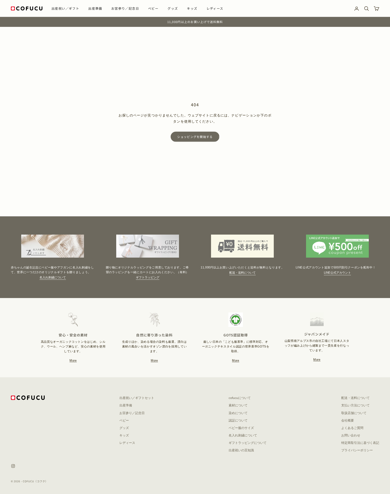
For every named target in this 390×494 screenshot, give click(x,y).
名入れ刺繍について (52, 277)
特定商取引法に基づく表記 (360, 443)
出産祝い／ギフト (65, 8)
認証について (238, 420)
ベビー (153, 8)
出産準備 (95, 8)
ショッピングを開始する (195, 137)
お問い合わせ (350, 435)
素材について (238, 405)
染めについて (238, 413)
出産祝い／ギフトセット (136, 398)
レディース (215, 8)
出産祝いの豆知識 (241, 450)
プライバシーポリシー (357, 450)
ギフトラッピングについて (248, 443)
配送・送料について (242, 272)
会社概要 (347, 420)
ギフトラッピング (147, 277)
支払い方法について (355, 405)
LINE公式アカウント (337, 272)
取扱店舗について (354, 413)
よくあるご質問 (352, 428)
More (73, 360)
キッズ (192, 8)
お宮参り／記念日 (125, 8)
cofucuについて (240, 398)
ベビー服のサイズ (241, 428)
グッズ (172, 8)
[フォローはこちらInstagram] (13, 466)
